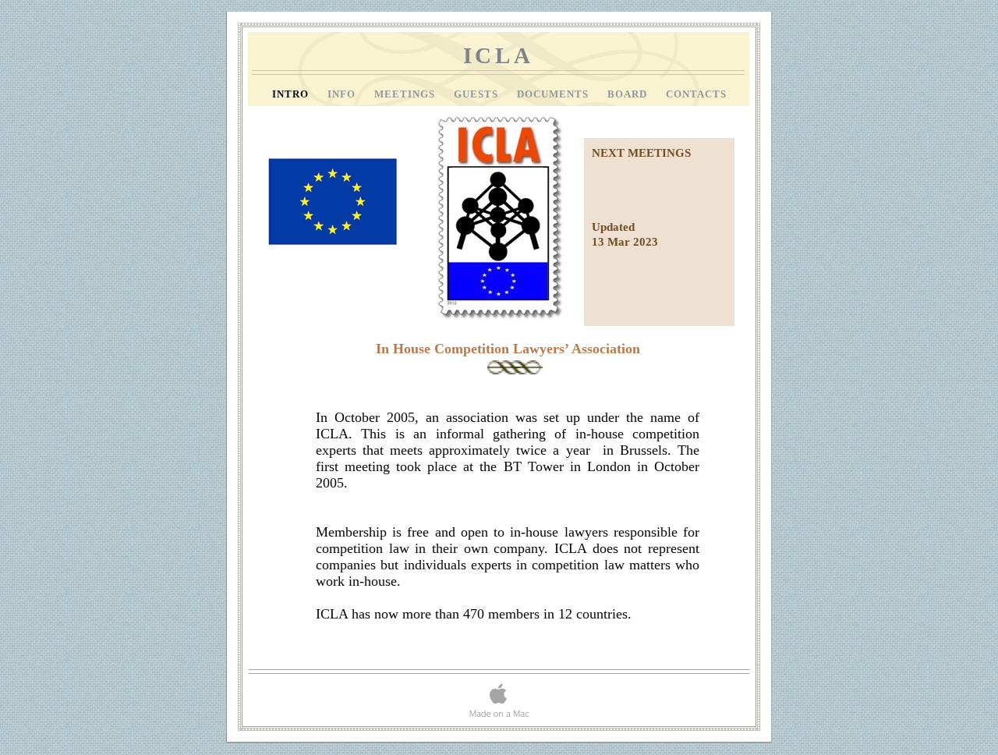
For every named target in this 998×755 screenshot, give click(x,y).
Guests (477, 94)
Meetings (406, 94)
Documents (554, 94)
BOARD (628, 94)
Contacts (696, 94)
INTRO (292, 94)
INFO (343, 94)
